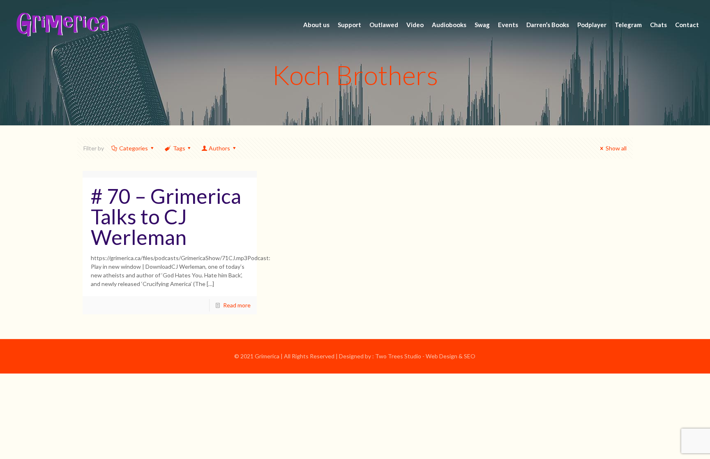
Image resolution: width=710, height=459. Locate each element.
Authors (219, 148)
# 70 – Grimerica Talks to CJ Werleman (166, 216)
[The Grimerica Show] (61, 24)
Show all (616, 148)
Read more (237, 305)
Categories (133, 148)
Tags (179, 148)
